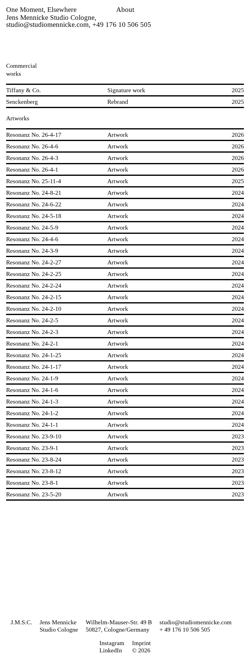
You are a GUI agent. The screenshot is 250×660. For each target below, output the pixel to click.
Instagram (111, 643)
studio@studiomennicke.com (195, 622)
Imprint (141, 643)
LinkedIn (110, 650)
